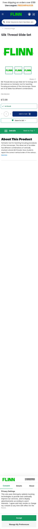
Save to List (19, 120)
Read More (4, 155)
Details (12, 130)
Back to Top (28, 130)
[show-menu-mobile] (2, 14)
